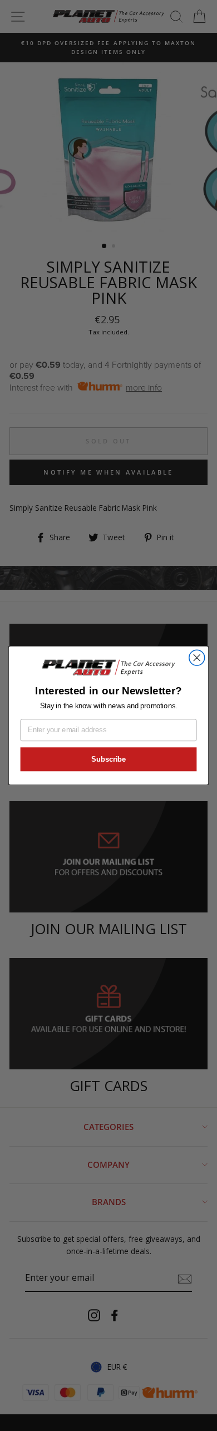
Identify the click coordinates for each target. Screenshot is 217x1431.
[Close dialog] (197, 657)
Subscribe (108, 759)
